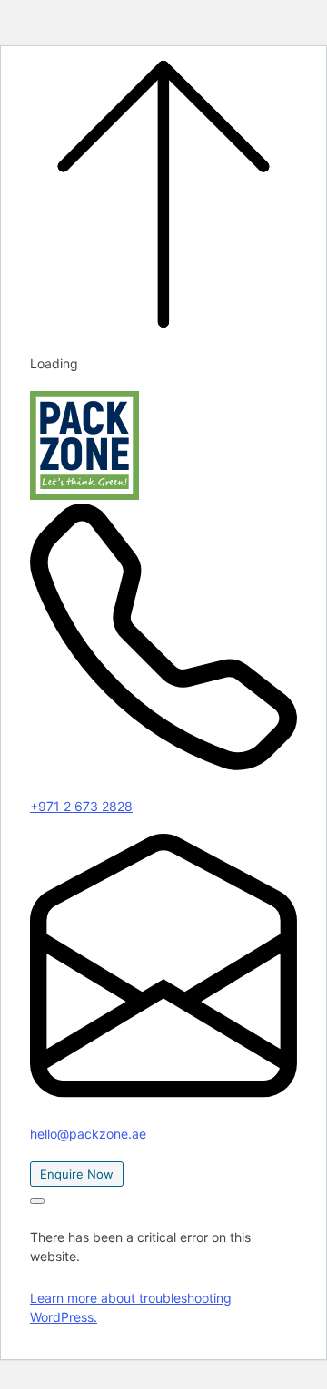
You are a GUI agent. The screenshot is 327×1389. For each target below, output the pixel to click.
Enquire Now (77, 1174)
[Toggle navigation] (37, 1201)
